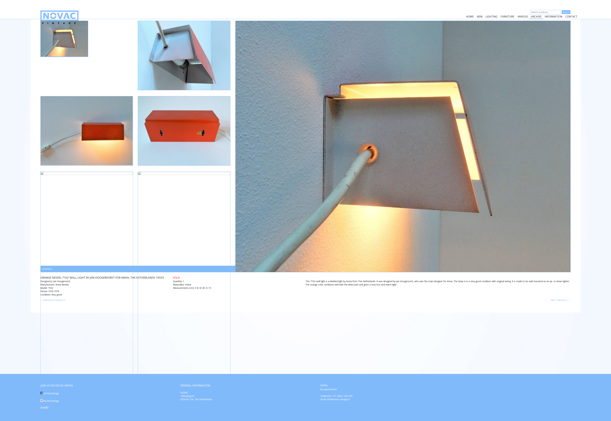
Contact (571, 16)
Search (566, 12)
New (479, 16)
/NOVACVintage (51, 393)
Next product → (561, 300)
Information (553, 16)
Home (470, 16)
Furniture (507, 16)
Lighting (491, 16)
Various (522, 16)
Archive (536, 16)
